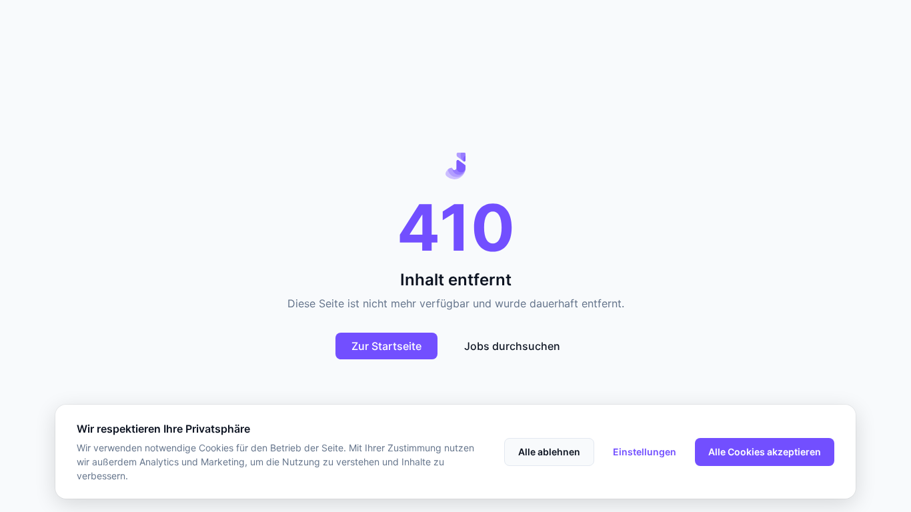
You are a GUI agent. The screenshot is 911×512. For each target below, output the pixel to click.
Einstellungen (644, 451)
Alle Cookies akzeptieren (764, 451)
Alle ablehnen (549, 451)
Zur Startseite (386, 346)
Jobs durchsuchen (512, 346)
